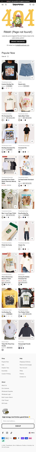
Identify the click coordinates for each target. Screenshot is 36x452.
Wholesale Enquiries (7, 391)
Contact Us (23, 377)
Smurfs (20, 82)
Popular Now (5, 362)
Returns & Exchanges (26, 365)
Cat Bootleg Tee (6, 312)
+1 (28, 185)
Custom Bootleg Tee (8, 84)
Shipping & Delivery (25, 362)
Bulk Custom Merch (7, 397)
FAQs (21, 371)
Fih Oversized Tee (7, 116)
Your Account (23, 368)
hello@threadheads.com (22, 45)
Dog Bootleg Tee (23, 213)
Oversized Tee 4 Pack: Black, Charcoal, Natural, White (9, 181)
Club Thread (5, 400)
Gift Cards (4, 403)
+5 (11, 151)
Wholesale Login (6, 394)
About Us (4, 385)
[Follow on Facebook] (3, 433)
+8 (11, 88)
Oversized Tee (22, 148)
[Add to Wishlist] (16, 61)
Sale (3, 365)
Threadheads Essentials (23, 145)
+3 (11, 316)
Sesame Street (5, 341)
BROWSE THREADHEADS (18, 41)
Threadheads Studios (6, 113)
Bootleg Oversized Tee (8, 148)
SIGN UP (18, 426)
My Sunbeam (21, 274)
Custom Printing (6, 374)
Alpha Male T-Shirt (23, 116)
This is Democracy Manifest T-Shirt (7, 278)
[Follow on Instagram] (7, 433)
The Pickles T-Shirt (23, 312)
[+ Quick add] (32, 77)
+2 (28, 217)
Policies (22, 374)
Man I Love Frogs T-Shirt (9, 213)
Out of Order (21, 341)
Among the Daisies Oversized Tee (23, 278)
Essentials (4, 371)
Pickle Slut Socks (7, 245)
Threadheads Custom (7, 82)
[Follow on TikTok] (11, 433)
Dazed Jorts (21, 84)
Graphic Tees (5, 368)
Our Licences (5, 388)
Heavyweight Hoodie (24, 344)
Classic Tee (21, 245)
